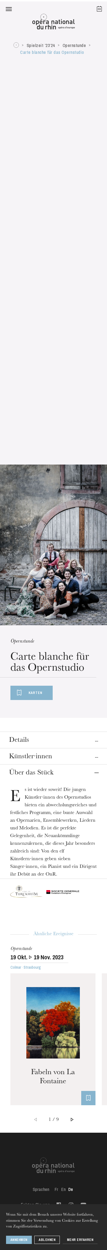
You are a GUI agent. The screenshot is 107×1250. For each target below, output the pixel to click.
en (63, 1189)
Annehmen (18, 1240)
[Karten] (88, 1098)
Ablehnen (47, 1240)
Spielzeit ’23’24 (41, 45)
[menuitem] (56, 1189)
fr (56, 1189)
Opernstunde (74, 45)
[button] (9, 9)
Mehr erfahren (80, 1240)
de (70, 1189)
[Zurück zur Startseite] (53, 23)
